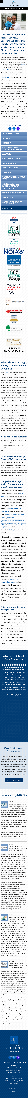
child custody (12, 524)
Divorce (6, 138)
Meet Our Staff (14, 780)
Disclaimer (14, 1091)
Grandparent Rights (12, 159)
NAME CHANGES (9, 163)
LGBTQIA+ (6, 172)
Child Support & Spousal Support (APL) (13, 148)
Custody (6, 143)
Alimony (6, 154)
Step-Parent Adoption (13, 193)
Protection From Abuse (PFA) (13, 178)
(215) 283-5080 (14, 6)
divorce (23, 65)
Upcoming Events (11, 134)
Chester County (11, 582)
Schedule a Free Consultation (14, 8)
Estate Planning (10, 168)
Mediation (7, 197)
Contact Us (8, 208)
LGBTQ (11, 530)
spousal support (11, 515)
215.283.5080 (14, 1052)
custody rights (5, 70)
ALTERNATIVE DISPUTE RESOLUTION (12, 203)
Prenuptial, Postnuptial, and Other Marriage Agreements (11, 185)
